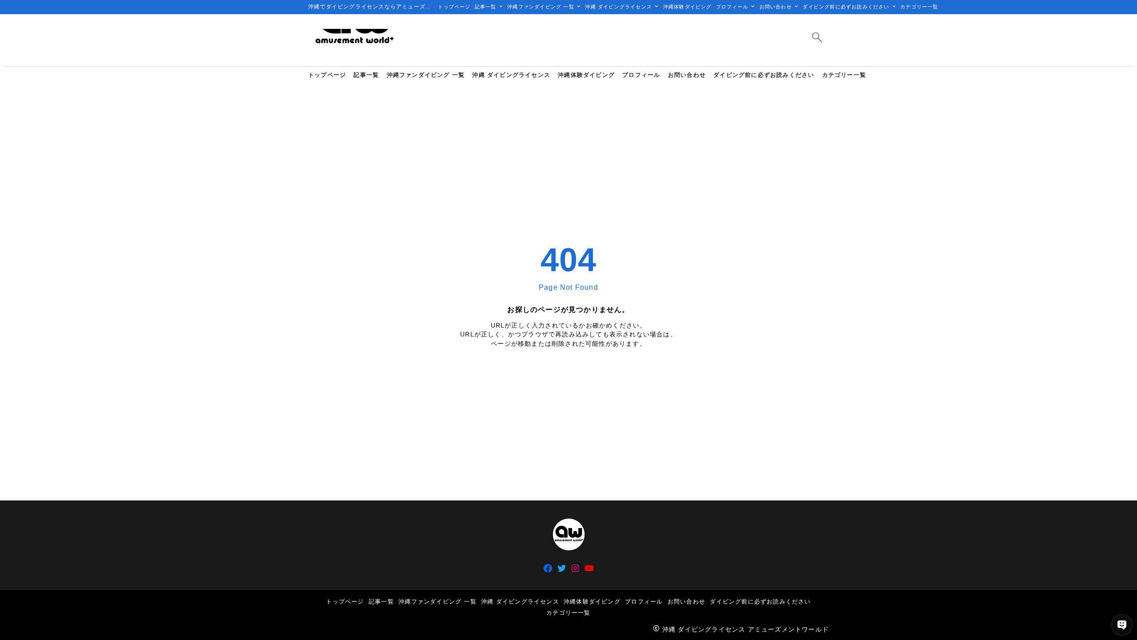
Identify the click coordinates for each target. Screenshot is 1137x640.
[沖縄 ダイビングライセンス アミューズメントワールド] (354, 40)
